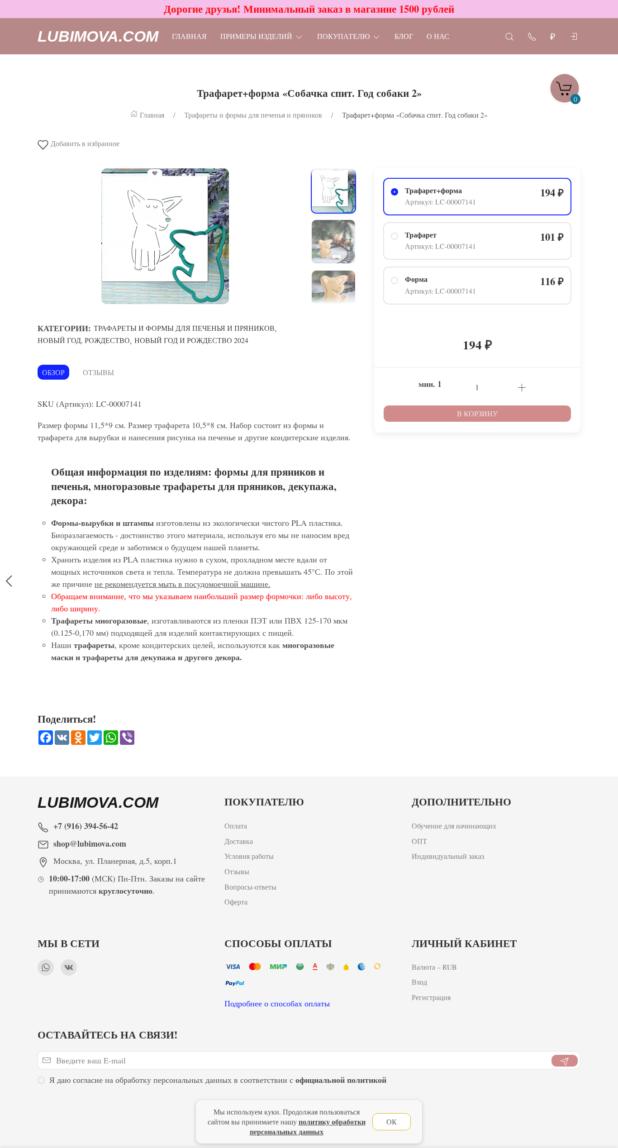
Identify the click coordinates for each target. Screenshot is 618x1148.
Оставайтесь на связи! (108, 1034)
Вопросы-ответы (250, 886)
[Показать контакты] (532, 36)
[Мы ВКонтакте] (69, 967)
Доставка (238, 840)
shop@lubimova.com (89, 843)
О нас (438, 36)
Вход (419, 982)
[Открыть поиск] (509, 36)
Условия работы (249, 856)
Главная (189, 36)
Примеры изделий (256, 36)
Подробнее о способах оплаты (277, 1003)
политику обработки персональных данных (308, 1126)
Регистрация (431, 997)
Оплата (235, 825)
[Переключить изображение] (333, 191)
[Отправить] (564, 1060)
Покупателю (343, 36)
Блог (404, 36)
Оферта (235, 901)
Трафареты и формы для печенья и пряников (184, 328)
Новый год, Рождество (84, 340)
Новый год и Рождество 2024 (191, 340)
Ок (391, 1121)
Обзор (53, 372)
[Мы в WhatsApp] (46, 967)
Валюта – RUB (434, 967)
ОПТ (420, 840)
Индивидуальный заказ (448, 856)
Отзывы (98, 372)
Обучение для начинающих (455, 825)
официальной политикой (340, 1080)
